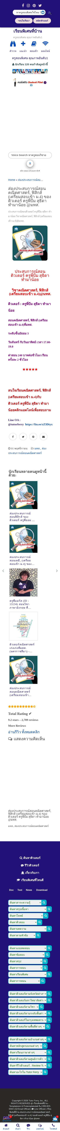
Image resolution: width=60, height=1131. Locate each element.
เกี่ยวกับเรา (31, 872)
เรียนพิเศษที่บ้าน (28, 31)
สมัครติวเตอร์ (42, 21)
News (29, 890)
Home (11, 179)
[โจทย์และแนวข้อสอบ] (55, 1119)
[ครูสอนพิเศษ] (30, 74)
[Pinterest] (34, 5)
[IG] (28, 5)
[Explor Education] (13, 44)
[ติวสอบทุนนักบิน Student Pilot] (30, 85)
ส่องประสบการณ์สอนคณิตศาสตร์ (37, 179)
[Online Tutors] (45, 44)
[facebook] (23, 5)
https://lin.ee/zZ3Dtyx (39, 424)
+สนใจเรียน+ (24, 21)
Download (41, 890)
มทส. (37, 448)
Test (19, 890)
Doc (11, 890)
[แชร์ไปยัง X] (23, 436)
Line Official (39, 1109)
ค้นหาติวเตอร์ (31, 858)
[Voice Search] (30, 163)
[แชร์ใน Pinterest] (33, 436)
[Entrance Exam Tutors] (33, 44)
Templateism (15, 1106)
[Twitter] (40, 5)
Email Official (24, 1109)
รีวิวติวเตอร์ (31, 865)
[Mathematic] (23, 44)
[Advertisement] (30, 120)
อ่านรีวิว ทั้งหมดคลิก (24, 732)
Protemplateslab (30, 1106)
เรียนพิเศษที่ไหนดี (32, 880)
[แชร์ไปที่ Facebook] (13, 436)
